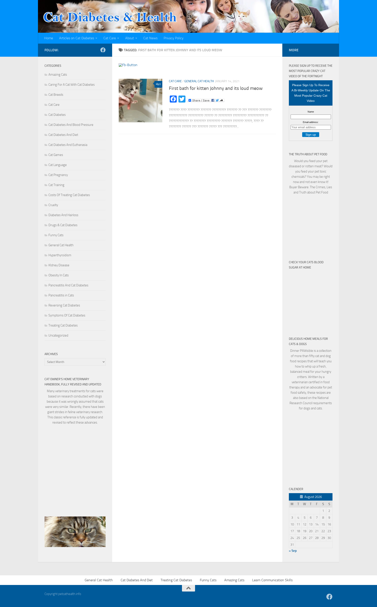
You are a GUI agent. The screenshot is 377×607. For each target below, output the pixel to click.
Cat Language (57, 165)
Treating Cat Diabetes (63, 325)
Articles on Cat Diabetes (76, 38)
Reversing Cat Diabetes (64, 305)
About (129, 38)
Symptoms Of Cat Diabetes (66, 315)
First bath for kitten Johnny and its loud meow (216, 88)
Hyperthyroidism (59, 255)
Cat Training (56, 185)
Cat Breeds (55, 95)
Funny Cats (55, 235)
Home (48, 38)
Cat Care (109, 38)
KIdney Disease (58, 265)
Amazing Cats (57, 75)
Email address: (311, 122)
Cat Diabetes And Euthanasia (67, 145)
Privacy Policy (173, 38)
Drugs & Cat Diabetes (62, 225)
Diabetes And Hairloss (63, 215)
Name (311, 111)
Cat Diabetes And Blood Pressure (70, 125)
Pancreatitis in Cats (61, 295)
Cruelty (53, 205)
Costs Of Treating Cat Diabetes (69, 195)
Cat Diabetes (57, 115)
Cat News (150, 38)
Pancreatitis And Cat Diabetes (68, 285)
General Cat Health (199, 81)
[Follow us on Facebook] (103, 50)
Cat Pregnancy (58, 175)
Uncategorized (58, 335)
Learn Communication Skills (272, 580)
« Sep (293, 551)
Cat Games (55, 155)
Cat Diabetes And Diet (63, 135)
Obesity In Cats (58, 275)
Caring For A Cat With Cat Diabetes (71, 85)
